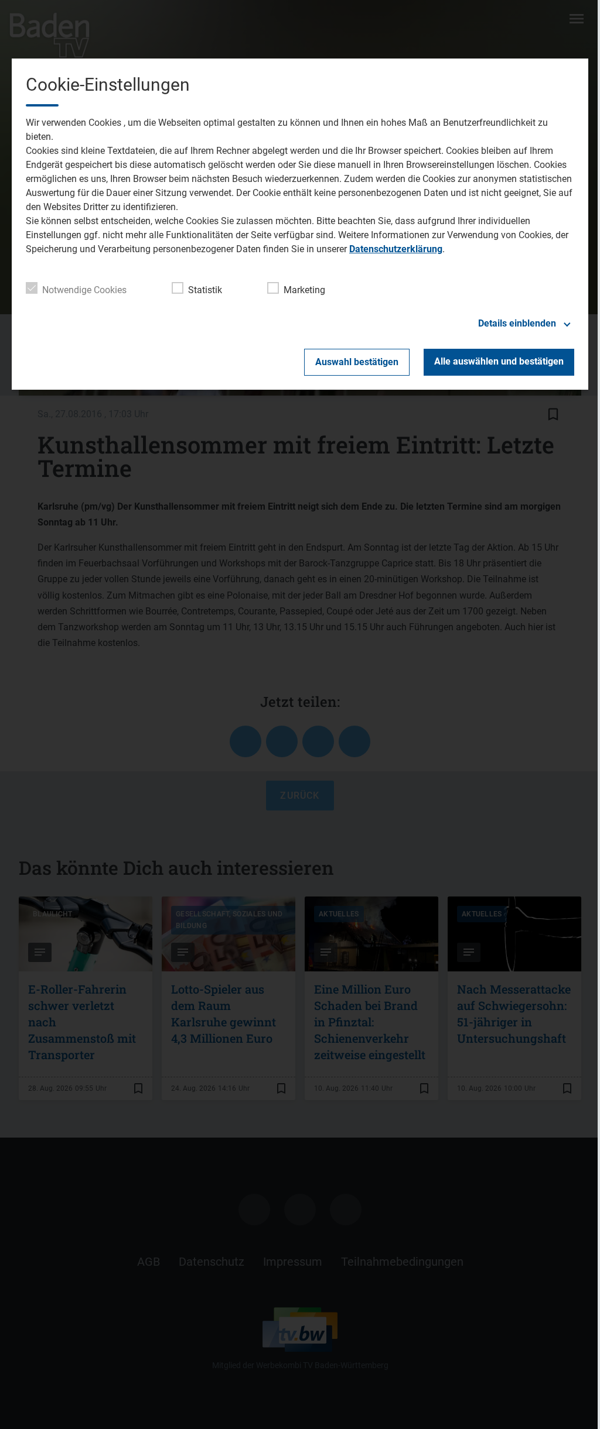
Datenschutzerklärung (395, 249)
